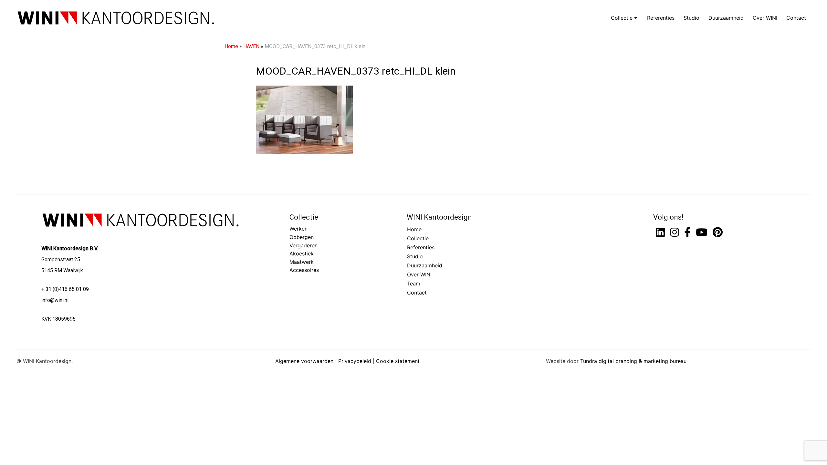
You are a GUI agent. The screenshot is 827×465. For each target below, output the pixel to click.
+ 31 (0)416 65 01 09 (65, 289)
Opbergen (301, 237)
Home (231, 46)
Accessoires (304, 270)
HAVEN (251, 46)
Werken (298, 228)
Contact (796, 18)
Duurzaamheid (726, 18)
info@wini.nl (54, 300)
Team (413, 283)
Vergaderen (303, 245)
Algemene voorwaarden (304, 361)
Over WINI (765, 18)
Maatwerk (301, 262)
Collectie (622, 18)
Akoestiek (301, 253)
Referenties (661, 18)
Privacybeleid (354, 361)
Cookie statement (398, 361)
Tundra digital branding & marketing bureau (633, 361)
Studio (691, 18)
